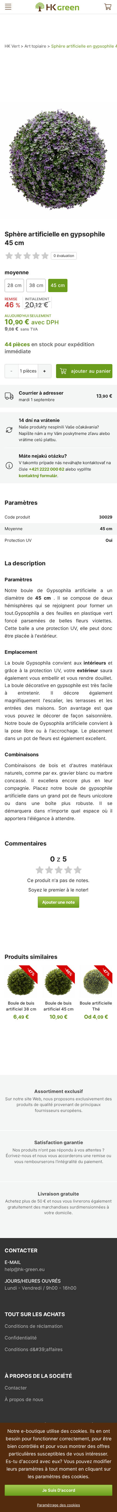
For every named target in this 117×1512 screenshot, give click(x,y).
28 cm (14, 285)
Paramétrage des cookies (58, 1505)
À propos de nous (24, 1399)
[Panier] (107, 6)
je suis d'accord (58, 1490)
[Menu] (8, 6)
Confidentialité (21, 1338)
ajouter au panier (91, 371)
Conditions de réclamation (34, 1326)
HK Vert (40, 4)
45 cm (58, 285)
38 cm (36, 285)
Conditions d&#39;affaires (34, 1349)
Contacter (16, 1388)
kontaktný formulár (38, 475)
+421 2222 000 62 (46, 469)
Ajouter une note (58, 902)
